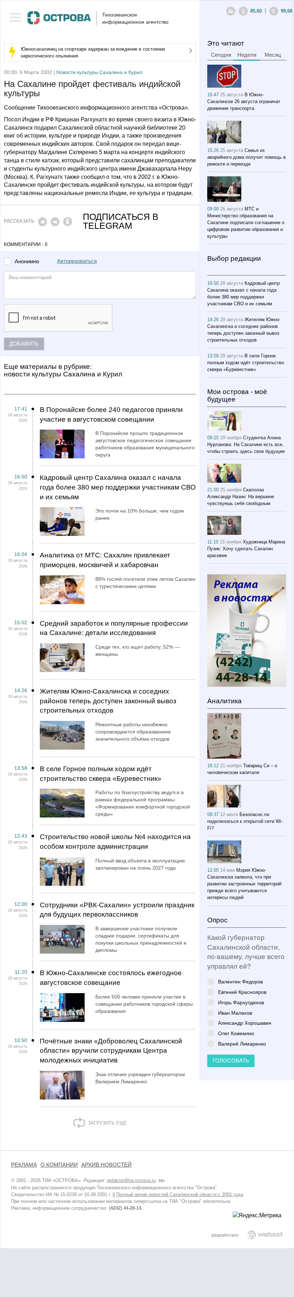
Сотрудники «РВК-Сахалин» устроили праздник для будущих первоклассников (117, 909)
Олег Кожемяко (236, 1033)
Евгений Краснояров (242, 992)
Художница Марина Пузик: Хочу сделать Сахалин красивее (246, 548)
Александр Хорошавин (244, 1022)
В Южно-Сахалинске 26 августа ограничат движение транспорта (243, 101)
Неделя (246, 55)
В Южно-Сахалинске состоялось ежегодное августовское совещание (111, 977)
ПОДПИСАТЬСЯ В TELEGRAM (120, 221)
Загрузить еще (106, 1123)
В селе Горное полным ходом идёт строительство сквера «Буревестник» (100, 773)
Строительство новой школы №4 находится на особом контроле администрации (115, 841)
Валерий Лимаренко (242, 1043)
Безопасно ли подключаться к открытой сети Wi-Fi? (245, 821)
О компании (59, 1165)
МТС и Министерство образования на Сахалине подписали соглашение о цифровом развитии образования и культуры (245, 222)
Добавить (24, 344)
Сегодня (221, 55)
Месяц (273, 55)
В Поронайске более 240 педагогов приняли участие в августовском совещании (111, 414)
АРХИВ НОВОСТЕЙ (106, 1165)
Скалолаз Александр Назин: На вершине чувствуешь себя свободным (240, 496)
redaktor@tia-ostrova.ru (131, 1180)
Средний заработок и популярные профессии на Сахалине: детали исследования (114, 628)
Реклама (24, 1165)
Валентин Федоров (240, 981)
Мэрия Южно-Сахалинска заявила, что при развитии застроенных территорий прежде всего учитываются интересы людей (244, 883)
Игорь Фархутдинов (241, 1002)
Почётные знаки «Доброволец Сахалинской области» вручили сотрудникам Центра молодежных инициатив (111, 1050)
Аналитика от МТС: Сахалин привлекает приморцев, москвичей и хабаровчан (105, 560)
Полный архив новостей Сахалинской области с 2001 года (179, 1194)
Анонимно (27, 261)
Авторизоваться (77, 261)
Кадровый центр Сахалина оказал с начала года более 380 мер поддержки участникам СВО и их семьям (118, 487)
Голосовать (231, 1061)
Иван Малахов (235, 1012)
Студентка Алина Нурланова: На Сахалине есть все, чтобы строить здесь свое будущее (246, 444)
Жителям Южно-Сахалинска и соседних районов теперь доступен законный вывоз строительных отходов (108, 700)
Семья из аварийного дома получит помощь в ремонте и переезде (246, 157)
